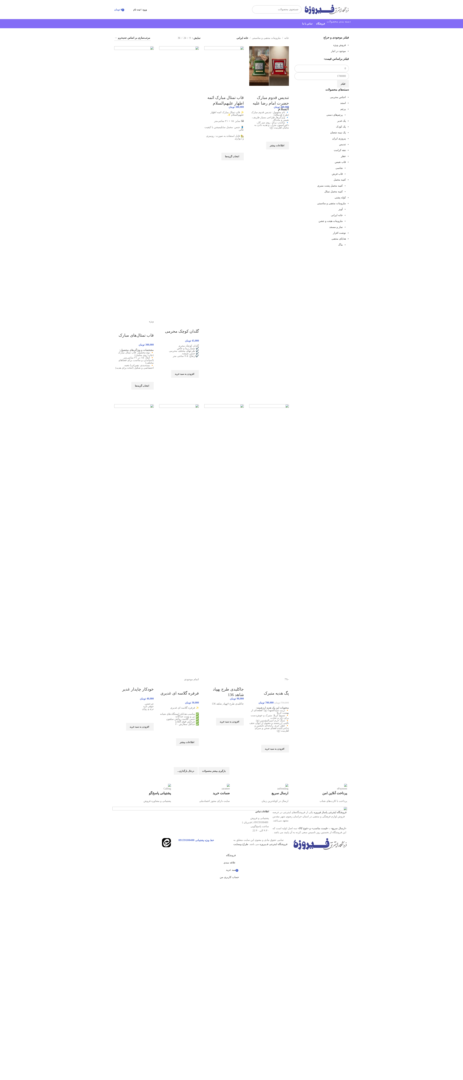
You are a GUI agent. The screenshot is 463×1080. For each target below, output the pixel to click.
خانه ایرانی (337, 215)
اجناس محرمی (338, 97)
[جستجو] (256, 9)
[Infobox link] (319, 793)
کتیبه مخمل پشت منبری (330, 185)
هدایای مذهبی (338, 238)
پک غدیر (341, 120)
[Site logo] (326, 9)
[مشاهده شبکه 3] (169, 38)
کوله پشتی (340, 197)
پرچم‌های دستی (334, 114)
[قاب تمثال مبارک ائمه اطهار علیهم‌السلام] (224, 65)
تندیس (342, 144)
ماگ (340, 244)
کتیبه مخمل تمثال (333, 191)
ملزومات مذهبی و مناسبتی (331, 203)
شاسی (339, 168)
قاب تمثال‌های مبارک (136, 335)
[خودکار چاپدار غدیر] (134, 540)
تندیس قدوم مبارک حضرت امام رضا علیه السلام (271, 103)
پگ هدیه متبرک (276, 693)
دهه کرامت (340, 150)
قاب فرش (337, 174)
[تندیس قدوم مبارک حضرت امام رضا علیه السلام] (269, 65)
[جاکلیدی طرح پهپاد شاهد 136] (224, 540)
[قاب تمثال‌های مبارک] (134, 182)
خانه (286, 38)
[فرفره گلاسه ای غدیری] (179, 540)
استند (343, 103)
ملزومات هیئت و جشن (331, 221)
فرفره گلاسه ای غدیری (179, 693)
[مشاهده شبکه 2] (158, 38)
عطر (343, 156)
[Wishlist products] (128, 9)
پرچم (343, 109)
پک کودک (341, 126)
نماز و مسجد (336, 227)
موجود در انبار (338, 51)
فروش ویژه (339, 45)
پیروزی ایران (339, 138)
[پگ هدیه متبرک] (269, 540)
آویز (341, 209)
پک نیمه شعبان (338, 132)
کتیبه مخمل (340, 179)
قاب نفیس (340, 162)
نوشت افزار (339, 233)
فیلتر (343, 83)
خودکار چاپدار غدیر (138, 689)
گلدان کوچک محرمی (182, 331)
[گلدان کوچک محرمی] (179, 182)
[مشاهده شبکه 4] (163, 38)
